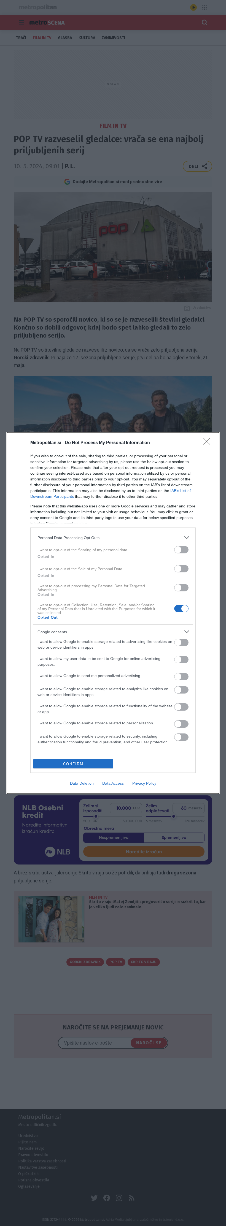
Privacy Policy (144, 783)
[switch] (181, 549)
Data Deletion (82, 783)
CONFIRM (73, 764)
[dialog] (113, 613)
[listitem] (113, 537)
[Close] (208, 443)
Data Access (113, 783)
